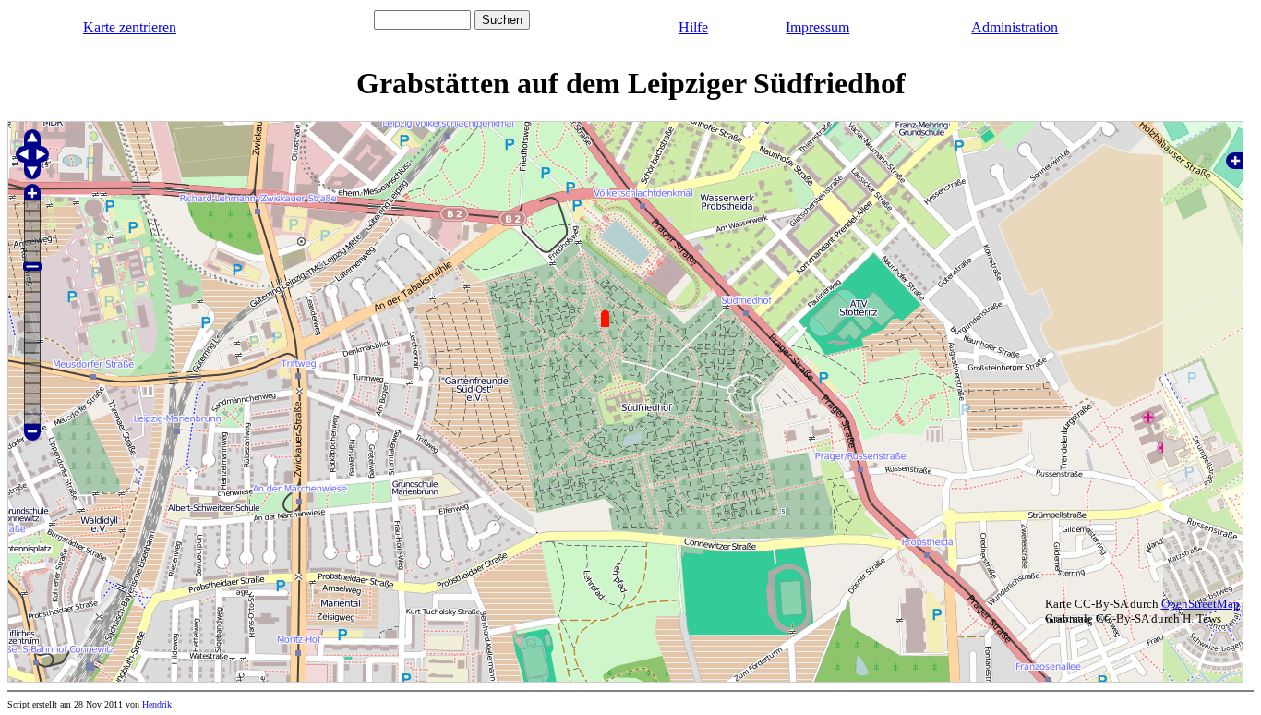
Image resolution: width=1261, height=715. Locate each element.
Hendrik (157, 704)
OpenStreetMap (1200, 604)
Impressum (817, 27)
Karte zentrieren (129, 27)
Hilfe (693, 27)
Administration (1014, 27)
